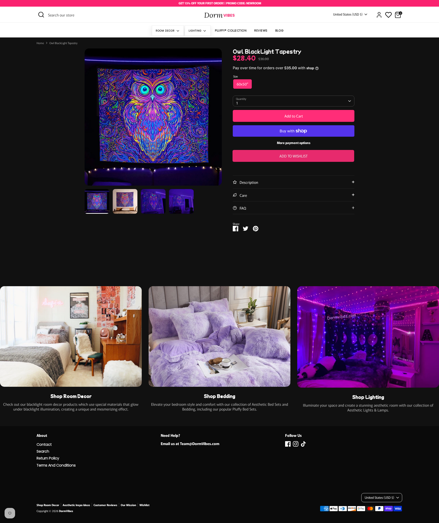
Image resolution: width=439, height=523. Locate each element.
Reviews (261, 30)
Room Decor (166, 30)
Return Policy (48, 458)
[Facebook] (288, 444)
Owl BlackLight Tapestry (63, 43)
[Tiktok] (303, 444)
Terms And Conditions (56, 465)
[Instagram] (295, 444)
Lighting (195, 30)
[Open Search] (41, 14)
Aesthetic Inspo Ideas (76, 505)
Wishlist (144, 505)
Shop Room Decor (48, 505)
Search (43, 451)
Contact (44, 444)
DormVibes (66, 511)
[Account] (379, 14)
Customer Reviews (105, 505)
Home (40, 43)
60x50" (242, 84)
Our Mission (128, 505)
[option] (153, 118)
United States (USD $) (348, 14)
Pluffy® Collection (230, 30)
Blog (279, 30)
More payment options (294, 142)
